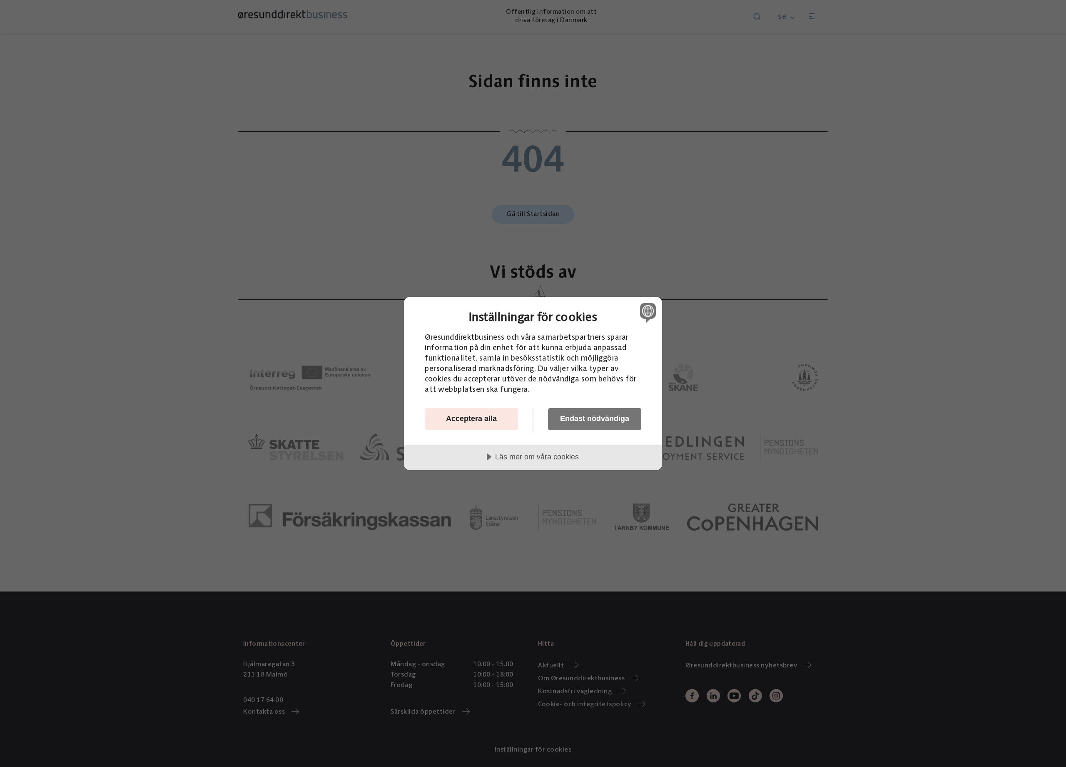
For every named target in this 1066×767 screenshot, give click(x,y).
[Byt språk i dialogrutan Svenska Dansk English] (646, 312)
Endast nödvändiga (594, 418)
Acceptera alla (471, 418)
